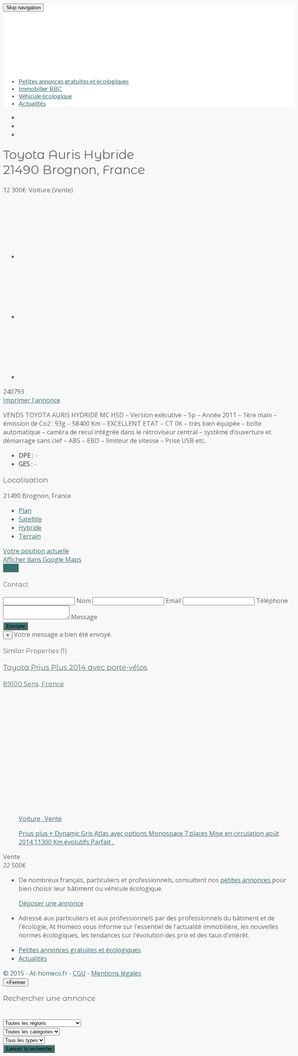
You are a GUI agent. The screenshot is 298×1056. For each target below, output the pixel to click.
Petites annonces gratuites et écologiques (74, 81)
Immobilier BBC (40, 88)
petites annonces (246, 880)
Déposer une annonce (51, 903)
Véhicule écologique (45, 95)
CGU (79, 973)
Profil (11, 568)
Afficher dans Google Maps (42, 559)
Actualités (32, 103)
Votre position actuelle (36, 551)
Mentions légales (116, 973)
